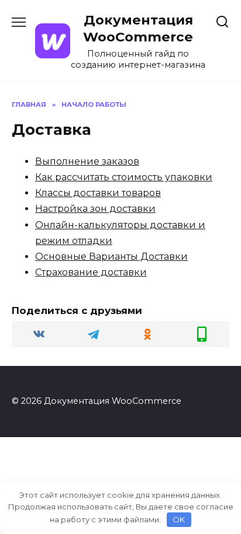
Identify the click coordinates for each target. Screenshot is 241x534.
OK (179, 519)
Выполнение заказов (87, 161)
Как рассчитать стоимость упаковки (123, 177)
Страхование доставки (91, 272)
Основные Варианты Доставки (111, 256)
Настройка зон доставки (95, 208)
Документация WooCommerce (138, 28)
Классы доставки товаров (98, 192)
